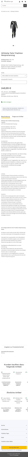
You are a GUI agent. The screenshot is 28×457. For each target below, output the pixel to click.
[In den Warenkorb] (2, 16)
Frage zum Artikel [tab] (17, 116)
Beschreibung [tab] (5, 116)
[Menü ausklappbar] (2, 1)
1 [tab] (13, 45)
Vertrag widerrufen (14, 447)
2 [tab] (14, 45)
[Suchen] (25, 5)
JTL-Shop (16, 455)
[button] (19, 1)
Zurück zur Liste (5, 11)
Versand (13, 91)
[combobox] (14, 75)
